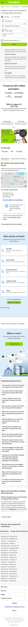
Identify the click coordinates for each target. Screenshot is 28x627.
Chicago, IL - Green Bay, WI (8, 541)
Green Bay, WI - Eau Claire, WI (9, 560)
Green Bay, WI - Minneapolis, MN (9, 548)
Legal (14, 618)
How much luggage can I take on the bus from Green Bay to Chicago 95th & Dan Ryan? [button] (12, 449)
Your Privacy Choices (15, 621)
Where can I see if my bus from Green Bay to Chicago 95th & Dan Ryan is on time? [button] (13, 413)
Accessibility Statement (18, 620)
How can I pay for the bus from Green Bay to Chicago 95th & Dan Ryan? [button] (13, 407)
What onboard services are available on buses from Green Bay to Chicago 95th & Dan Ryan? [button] (12, 466)
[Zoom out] (25, 176)
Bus (8, 6)
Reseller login (8, 618)
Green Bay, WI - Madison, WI (8, 564)
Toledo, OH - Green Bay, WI (8, 562)
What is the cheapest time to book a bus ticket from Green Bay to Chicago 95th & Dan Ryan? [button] (13, 441)
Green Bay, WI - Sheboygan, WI (9, 576)
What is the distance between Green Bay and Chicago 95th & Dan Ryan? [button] (12, 435)
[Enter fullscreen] (25, 182)
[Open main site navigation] (2, 2)
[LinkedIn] (14, 614)
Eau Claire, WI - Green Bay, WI (9, 550)
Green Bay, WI (5, 158)
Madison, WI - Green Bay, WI (8, 578)
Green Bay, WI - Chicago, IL (8, 543)
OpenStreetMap (20, 186)
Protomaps (14, 186)
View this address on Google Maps (13, 200)
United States (15, 6)
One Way (6, 17)
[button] (14, 21)
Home (2, 6)
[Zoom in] (25, 174)
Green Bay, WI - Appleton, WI (9, 557)
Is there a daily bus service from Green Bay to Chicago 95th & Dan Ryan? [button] (11, 400)
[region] (14, 180)
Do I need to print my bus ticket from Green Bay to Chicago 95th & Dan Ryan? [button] (13, 481)
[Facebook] (13, 614)
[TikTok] (15, 614)
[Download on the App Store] (19, 607)
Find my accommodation (11, 40)
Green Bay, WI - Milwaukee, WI (9, 539)
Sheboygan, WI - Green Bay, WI (9, 553)
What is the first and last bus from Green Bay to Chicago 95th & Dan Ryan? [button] (12, 473)
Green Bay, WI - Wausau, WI (8, 555)
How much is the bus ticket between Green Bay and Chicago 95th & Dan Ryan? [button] (12, 392)
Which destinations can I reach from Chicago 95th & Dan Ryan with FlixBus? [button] (12, 421)
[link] (14, 352)
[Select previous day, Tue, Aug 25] (23, 31)
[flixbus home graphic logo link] (14, 2)
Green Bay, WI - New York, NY (9, 569)
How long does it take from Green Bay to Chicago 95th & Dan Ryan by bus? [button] (13, 386)
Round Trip (17, 17)
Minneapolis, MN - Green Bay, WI (9, 546)
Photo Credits (8, 620)
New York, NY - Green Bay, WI (9, 574)
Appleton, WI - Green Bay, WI (9, 571)
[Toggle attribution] (25, 186)
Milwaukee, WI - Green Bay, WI (9, 536)
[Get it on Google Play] (10, 607)
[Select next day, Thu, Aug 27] (25, 31)
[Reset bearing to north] (25, 179)
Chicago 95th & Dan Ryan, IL (19, 158)
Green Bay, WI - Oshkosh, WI (8, 581)
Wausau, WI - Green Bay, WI (8, 567)
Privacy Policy (19, 618)
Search (14, 44)
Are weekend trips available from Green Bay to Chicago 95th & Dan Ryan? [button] (11, 428)
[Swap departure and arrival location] (24, 23)
